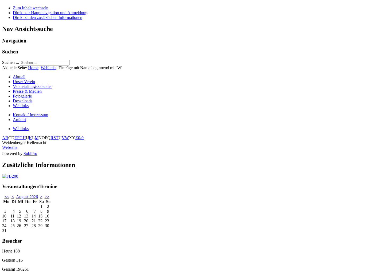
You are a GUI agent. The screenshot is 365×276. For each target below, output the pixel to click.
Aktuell (19, 77)
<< (7, 197)
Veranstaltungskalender (32, 86)
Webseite (9, 147)
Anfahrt (19, 119)
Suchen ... (10, 62)
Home (33, 67)
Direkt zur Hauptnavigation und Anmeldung (50, 12)
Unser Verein (24, 81)
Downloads (22, 101)
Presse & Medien (27, 91)
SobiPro (30, 153)
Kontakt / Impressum (30, 114)
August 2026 (27, 197)
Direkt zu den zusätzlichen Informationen (47, 17)
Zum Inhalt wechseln (30, 8)
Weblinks (48, 67)
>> (47, 197)
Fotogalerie (22, 96)
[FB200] (10, 176)
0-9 (81, 137)
